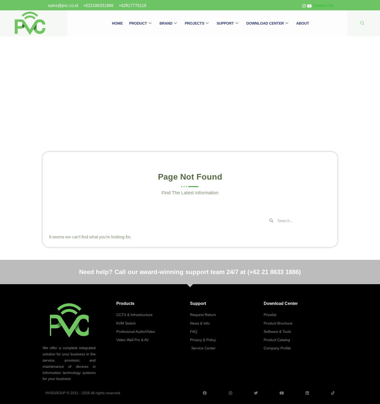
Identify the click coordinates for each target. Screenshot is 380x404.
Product (138, 23)
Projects (194, 23)
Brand (165, 23)
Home (117, 23)
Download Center (265, 23)
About (302, 23)
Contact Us (323, 5)
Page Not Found (190, 79)
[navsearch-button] (362, 23)
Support (225, 23)
